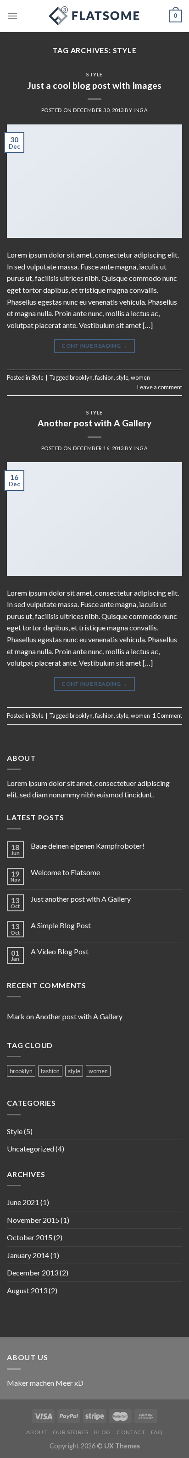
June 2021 (23, 1202)
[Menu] (12, 16)
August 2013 (27, 1290)
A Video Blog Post (60, 951)
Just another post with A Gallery (81, 898)
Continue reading (94, 345)
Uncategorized (30, 1148)
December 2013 (32, 1272)
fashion (104, 377)
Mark (16, 1016)
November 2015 (33, 1220)
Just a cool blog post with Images (94, 85)
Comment (167, 715)
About (36, 1432)
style (122, 377)
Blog (102, 1432)
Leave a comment (159, 387)
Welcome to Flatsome (65, 872)
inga (140, 110)
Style (94, 74)
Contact (131, 1432)
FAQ (157, 1432)
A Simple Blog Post (61, 925)
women (140, 377)
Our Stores (71, 1432)
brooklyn (81, 377)
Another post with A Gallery (94, 423)
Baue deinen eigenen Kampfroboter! (88, 845)
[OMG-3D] (94, 16)
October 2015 (29, 1237)
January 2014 (28, 1255)
